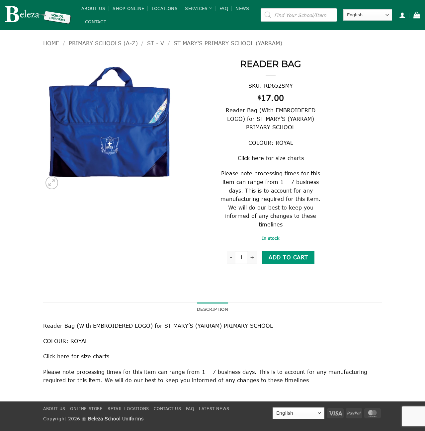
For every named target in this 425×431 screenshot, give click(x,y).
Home (51, 43)
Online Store (86, 408)
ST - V (155, 43)
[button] (402, 15)
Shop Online (128, 8)
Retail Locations (128, 408)
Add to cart (288, 257)
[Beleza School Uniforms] (38, 15)
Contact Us (167, 408)
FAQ (223, 8)
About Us (93, 8)
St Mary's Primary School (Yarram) (228, 43)
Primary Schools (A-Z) (103, 43)
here (258, 158)
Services (196, 8)
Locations (165, 8)
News (242, 8)
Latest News (214, 408)
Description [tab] (212, 309)
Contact (95, 21)
